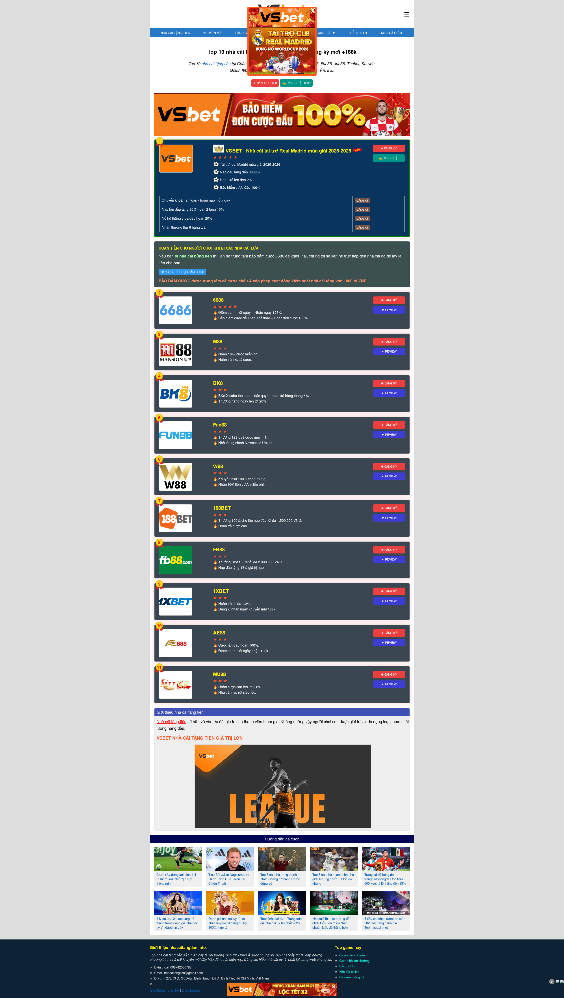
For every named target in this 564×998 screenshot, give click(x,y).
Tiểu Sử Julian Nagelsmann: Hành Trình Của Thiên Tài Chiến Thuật (228, 879)
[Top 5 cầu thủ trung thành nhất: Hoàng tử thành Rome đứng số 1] (282, 869)
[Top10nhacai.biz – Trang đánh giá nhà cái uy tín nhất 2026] (282, 913)
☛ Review (389, 310)
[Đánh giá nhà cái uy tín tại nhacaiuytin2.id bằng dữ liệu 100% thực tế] (230, 913)
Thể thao (358, 33)
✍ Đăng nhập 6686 (296, 83)
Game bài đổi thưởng (354, 960)
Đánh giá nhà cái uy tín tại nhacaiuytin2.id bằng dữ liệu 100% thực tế (228, 923)
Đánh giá (244, 33)
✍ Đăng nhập (388, 158)
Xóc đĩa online (349, 971)
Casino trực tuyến (352, 955)
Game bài (326, 33)
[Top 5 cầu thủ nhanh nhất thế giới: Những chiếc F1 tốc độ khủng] (334, 869)
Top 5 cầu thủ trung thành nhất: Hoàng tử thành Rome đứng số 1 (280, 879)
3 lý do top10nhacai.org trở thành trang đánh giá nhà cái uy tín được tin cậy (176, 923)
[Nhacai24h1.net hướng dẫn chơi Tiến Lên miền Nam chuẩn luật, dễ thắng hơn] (334, 913)
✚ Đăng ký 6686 (265, 83)
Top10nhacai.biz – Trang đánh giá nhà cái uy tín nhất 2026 (281, 920)
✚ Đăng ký (389, 148)
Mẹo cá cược (392, 33)
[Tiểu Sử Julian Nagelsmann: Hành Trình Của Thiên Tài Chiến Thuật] (230, 869)
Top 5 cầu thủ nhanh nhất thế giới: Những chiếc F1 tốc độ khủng (333, 879)
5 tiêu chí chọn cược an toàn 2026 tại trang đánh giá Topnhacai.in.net (384, 923)
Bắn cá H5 (346, 966)
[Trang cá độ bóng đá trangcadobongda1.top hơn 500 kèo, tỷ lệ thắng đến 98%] (386, 869)
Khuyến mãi (212, 33)
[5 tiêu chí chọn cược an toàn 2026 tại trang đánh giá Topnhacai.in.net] (386, 913)
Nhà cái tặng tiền (175, 33)
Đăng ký (362, 200)
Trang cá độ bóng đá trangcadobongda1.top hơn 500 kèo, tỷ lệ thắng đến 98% (385, 879)
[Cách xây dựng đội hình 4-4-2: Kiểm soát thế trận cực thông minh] (178, 869)
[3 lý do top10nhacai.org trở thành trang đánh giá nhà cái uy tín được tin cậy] (178, 913)
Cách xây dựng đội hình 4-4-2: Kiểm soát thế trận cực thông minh (176, 879)
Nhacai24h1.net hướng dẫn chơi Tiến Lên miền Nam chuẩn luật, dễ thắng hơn (331, 923)
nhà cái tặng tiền (216, 63)
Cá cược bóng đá (351, 977)
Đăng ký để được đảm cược (182, 272)
